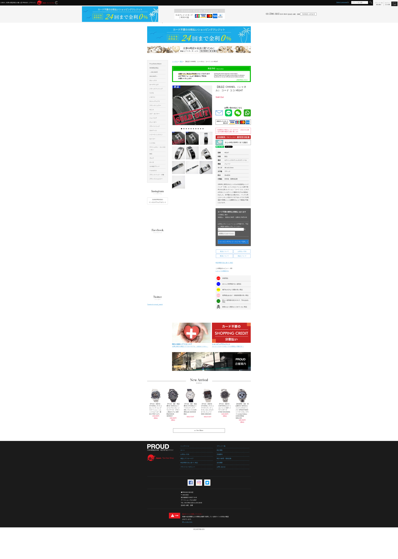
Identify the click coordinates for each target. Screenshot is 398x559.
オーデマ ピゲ (154, 84)
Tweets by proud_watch (155, 304)
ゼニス (151, 109)
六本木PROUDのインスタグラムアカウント (157, 201)
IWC (150, 154)
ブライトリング (154, 126)
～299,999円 (153, 72)
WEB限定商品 (153, 68)
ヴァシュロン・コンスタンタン (157, 148)
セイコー (152, 139)
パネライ (152, 97)
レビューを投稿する (222, 271)
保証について (242, 256)
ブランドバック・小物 (156, 174)
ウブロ (151, 93)
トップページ (184, 446)
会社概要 (220, 462)
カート (394, 3)
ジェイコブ (153, 118)
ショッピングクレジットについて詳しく (233, 242)
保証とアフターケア (187, 458)
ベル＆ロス (153, 170)
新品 (181, 61)
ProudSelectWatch (155, 64)
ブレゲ (151, 158)
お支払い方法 (242, 251)
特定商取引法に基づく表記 (224, 262)
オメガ (151, 162)
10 (203, 128)
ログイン (387, 3)
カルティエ (153, 130)
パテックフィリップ (156, 89)
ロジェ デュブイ (154, 101)
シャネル (175, 61)
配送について (224, 256)
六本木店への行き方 (308, 14)
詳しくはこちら (187, 522)
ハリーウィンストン (156, 134)
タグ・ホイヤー (154, 114)
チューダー (153, 122)
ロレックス (153, 80)
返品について (224, 251)
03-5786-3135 (272, 14)
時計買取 (220, 450)
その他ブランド (154, 166)
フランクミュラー (155, 105)
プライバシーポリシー (187, 467)
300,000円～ (153, 76)
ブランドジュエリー (156, 179)
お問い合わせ (221, 467)
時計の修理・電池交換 (224, 458)
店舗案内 (220, 454)
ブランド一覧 (379, 3)
